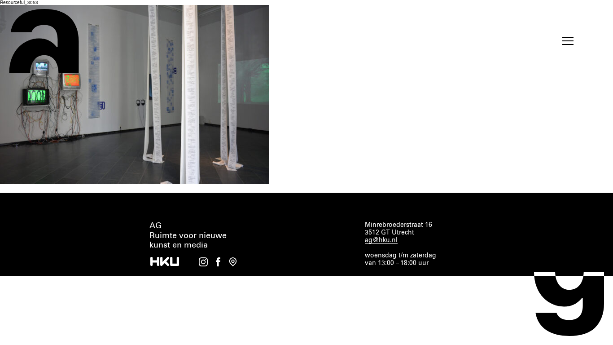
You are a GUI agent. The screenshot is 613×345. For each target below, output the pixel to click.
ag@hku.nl (381, 240)
